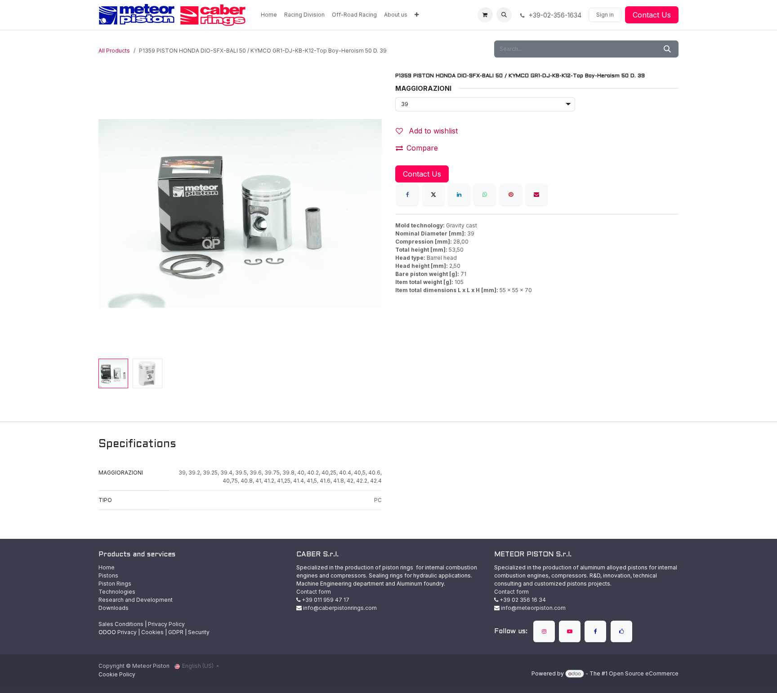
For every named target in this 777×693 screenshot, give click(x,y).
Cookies (152, 632)
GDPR (175, 632)
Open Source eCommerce (644, 673)
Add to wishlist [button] (432, 130)
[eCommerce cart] (485, 14)
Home (106, 567)
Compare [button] (422, 147)
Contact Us (652, 14)
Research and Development (135, 599)
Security (199, 632)
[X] (433, 194)
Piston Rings (114, 583)
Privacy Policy (166, 624)
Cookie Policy (116, 674)
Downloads (113, 607)
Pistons (108, 575)
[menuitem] (269, 14)
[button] (504, 14)
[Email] (536, 194)
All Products (114, 50)
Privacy (127, 632)
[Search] (667, 49)
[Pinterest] (511, 194)
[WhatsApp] (485, 194)
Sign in (605, 14)
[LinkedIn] (459, 194)
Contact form (313, 591)
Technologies (116, 591)
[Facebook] (407, 194)
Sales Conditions (120, 624)
